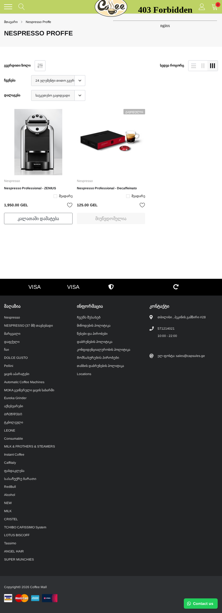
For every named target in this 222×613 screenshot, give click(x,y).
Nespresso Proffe (38, 22)
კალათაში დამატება (38, 218)
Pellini (8, 366)
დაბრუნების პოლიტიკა (94, 342)
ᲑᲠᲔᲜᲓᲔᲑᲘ (13, 414)
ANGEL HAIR (14, 551)
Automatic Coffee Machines (24, 382)
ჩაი (6, 350)
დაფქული (11, 342)
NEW (8, 503)
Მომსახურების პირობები (98, 358)
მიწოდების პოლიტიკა (93, 325)
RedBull (10, 487)
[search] (21, 7)
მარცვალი (12, 334)
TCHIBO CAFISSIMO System (25, 527)
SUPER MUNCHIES (19, 559)
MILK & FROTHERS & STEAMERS (29, 446)
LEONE (9, 430)
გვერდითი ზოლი (17, 65)
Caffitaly (10, 463)
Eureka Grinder (15, 398)
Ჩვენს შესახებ (88, 317)
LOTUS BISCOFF (17, 535)
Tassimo (10, 543)
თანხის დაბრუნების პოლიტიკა (100, 366)
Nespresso (12, 181)
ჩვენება (9, 80)
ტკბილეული (13, 422)
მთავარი (11, 22)
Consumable (13, 438)
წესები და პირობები (92, 334)
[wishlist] (70, 205)
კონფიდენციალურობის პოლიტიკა (103, 350)
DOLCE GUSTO (16, 358)
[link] (38, 142)
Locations (84, 374)
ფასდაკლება (14, 471)
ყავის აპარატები (16, 374)
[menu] (8, 7)
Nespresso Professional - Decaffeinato (107, 188)
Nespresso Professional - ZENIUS (30, 188)
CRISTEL (11, 519)
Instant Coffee (14, 454)
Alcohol (9, 495)
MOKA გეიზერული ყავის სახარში (29, 390)
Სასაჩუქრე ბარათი (20, 479)
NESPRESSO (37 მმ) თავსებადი (28, 325)
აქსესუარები (13, 406)
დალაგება (12, 95)
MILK (8, 511)
